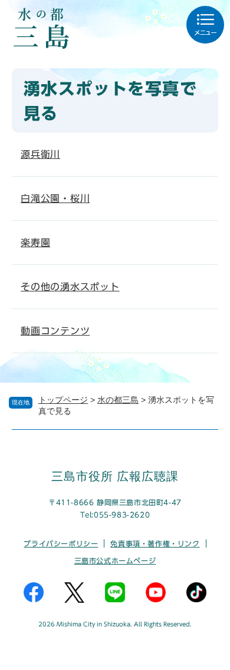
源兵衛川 (40, 154)
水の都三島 (118, 399)
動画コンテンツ (55, 331)
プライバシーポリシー (61, 543)
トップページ (63, 399)
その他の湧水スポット (70, 286)
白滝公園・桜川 (55, 198)
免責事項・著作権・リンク (154, 543)
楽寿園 (35, 242)
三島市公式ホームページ (115, 560)
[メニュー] (205, 25)
